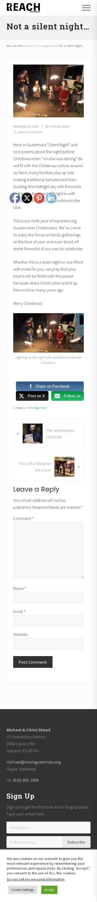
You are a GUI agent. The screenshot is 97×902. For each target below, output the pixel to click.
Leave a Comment (30, 132)
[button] (86, 7)
